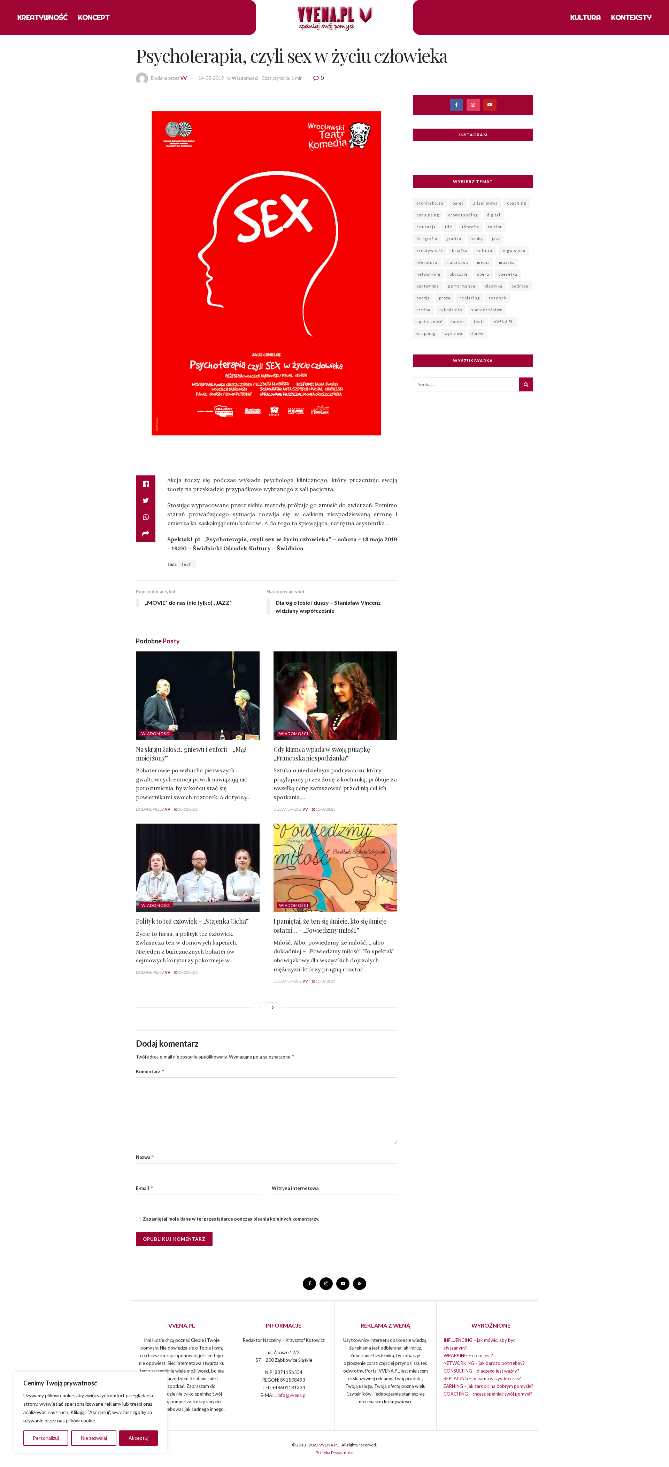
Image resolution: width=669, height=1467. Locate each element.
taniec (458, 321)
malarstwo (457, 262)
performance (462, 286)
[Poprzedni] (260, 1007)
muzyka (507, 262)
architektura (430, 203)
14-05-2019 (211, 78)
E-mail (145, 1188)
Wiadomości (245, 78)
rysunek (498, 298)
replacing (470, 298)
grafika (453, 238)
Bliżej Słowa (485, 203)
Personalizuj (46, 1438)
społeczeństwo (486, 309)
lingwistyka (513, 250)
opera (483, 274)
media (483, 262)
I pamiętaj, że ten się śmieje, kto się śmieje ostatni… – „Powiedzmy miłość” (330, 925)
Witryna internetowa (295, 1188)
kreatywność (429, 250)
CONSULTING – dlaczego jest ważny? (481, 1371)
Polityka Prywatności (335, 1452)
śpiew (477, 333)
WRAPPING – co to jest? (468, 1355)
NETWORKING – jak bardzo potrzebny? (484, 1363)
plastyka (493, 286)
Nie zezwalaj (94, 1438)
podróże (520, 286)
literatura (426, 262)
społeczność (429, 321)
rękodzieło (450, 309)
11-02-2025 (325, 981)
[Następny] (273, 1007)
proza (445, 298)
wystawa (453, 333)
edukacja (426, 226)
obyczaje (458, 274)
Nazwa (145, 1157)
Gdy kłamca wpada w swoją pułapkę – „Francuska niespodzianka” (324, 753)
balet (458, 203)
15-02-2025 (325, 809)
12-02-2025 (187, 972)
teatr (187, 564)
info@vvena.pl (292, 1395)
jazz (496, 238)
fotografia (426, 238)
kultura (484, 250)
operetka (507, 274)
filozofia (470, 226)
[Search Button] (526, 384)
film (449, 226)
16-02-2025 (187, 809)
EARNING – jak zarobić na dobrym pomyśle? (488, 1386)
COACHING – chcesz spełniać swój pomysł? (488, 1394)
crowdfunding (463, 215)
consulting (427, 215)
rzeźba (423, 309)
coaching (516, 203)
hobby (476, 238)
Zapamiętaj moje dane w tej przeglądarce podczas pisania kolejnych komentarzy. (231, 1219)
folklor (495, 226)
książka (460, 250)
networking (428, 274)
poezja (423, 298)
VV (183, 78)
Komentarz (150, 1071)
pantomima (427, 286)
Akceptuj (138, 1438)
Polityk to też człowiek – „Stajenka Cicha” (192, 921)
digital (493, 215)
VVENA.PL (504, 321)
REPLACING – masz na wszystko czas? (482, 1378)
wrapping (426, 333)
